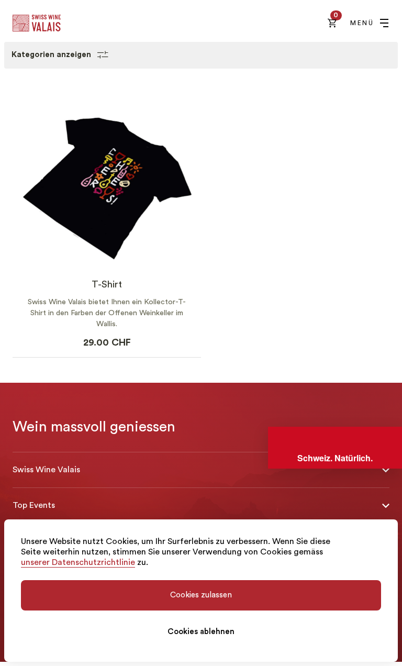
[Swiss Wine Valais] (37, 23)
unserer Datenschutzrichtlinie (78, 562)
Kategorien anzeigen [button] (52, 55)
